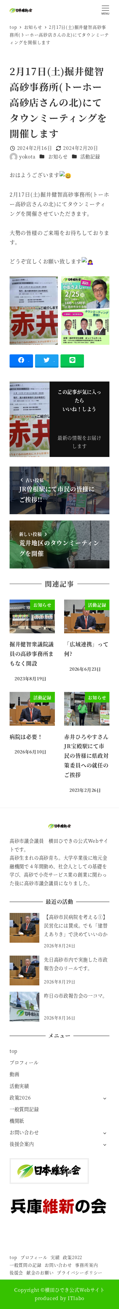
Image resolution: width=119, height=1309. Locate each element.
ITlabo (76, 1298)
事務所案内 (86, 1265)
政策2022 (72, 1257)
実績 (55, 1257)
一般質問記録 (24, 1109)
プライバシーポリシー (79, 1272)
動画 (15, 1074)
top (14, 1051)
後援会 (16, 1272)
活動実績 (19, 1086)
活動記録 (90, 156)
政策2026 (20, 1097)
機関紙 (17, 1120)
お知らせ (58, 156)
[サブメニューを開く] (104, 1098)
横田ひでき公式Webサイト (74, 1289)
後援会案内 (22, 1144)
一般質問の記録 (26, 1265)
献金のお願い (40, 1272)
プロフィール (24, 1062)
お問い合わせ (24, 1132)
